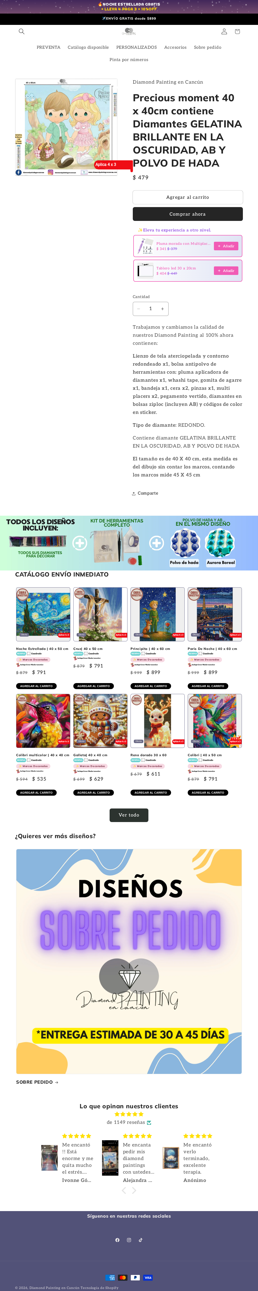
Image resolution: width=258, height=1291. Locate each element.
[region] (129, 7)
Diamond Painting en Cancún (54, 1288)
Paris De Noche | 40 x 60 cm (212, 654)
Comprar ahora (188, 214)
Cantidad (141, 297)
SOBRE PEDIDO (34, 1082)
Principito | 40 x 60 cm (150, 654)
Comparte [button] (148, 493)
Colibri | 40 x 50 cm (205, 760)
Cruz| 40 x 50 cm (88, 649)
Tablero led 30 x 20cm (176, 268)
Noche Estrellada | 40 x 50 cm (42, 654)
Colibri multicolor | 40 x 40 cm (43, 760)
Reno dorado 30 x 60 (149, 760)
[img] (129, 1114)
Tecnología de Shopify (100, 1288)
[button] (21, 31)
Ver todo (129, 815)
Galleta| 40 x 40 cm (90, 760)
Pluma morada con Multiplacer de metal (183, 244)
